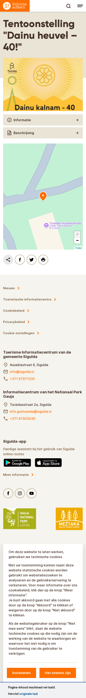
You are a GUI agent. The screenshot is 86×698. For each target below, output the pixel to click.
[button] (77, 234)
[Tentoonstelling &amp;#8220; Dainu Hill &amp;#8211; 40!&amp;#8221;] (43, 197)
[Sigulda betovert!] (37, 6)
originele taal (28, 694)
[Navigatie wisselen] (80, 6)
